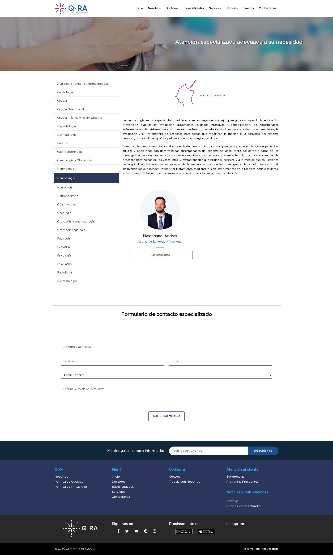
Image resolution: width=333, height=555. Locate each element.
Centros (174, 476)
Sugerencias (235, 476)
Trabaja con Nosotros (184, 481)
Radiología (64, 272)
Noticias (232, 8)
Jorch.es (272, 549)
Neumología (65, 168)
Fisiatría (62, 143)
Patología (63, 238)
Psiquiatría (64, 264)
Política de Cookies (69, 481)
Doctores (172, 8)
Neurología (64, 187)
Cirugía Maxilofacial (70, 109)
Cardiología (65, 92)
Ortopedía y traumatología (75, 221)
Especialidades (193, 8)
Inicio (139, 8)
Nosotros (154, 8)
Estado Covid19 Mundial (243, 506)
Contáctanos (267, 8)
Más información (160, 255)
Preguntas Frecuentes (242, 481)
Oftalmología (66, 204)
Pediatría (63, 247)
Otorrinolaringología (71, 230)
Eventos (248, 8)
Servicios (215, 8)
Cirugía (62, 100)
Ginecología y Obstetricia (74, 160)
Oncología (64, 213)
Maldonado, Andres (160, 236)
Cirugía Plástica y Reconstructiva (80, 117)
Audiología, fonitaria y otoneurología (82, 83)
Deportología (66, 126)
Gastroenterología (70, 151)
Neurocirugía (66, 178)
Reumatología (67, 281)
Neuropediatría (67, 196)
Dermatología (66, 134)
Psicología (64, 255)
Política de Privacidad (71, 486)
